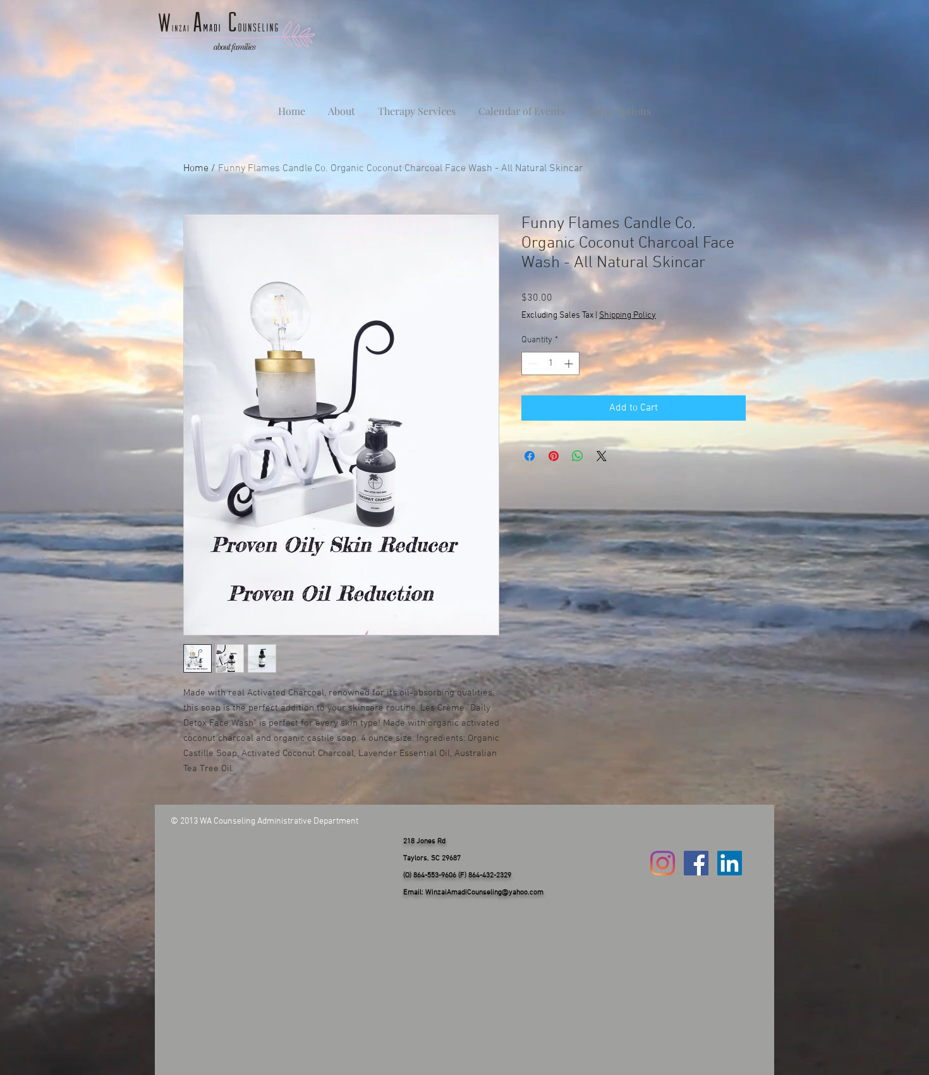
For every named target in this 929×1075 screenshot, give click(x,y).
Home (196, 168)
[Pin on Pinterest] (553, 456)
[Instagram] (662, 863)
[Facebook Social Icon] (696, 863)
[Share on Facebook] (529, 456)
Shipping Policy (627, 315)
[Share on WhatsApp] (577, 456)
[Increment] (570, 363)
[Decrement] (531, 363)
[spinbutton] (550, 363)
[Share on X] (601, 456)
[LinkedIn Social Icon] (729, 863)
